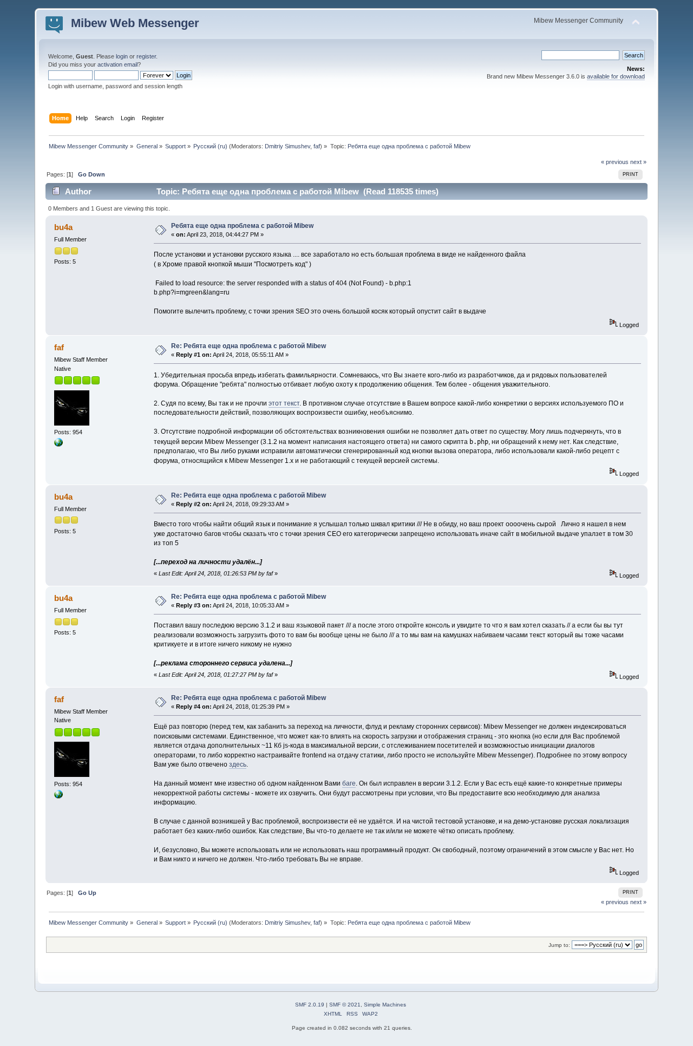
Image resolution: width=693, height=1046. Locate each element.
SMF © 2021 (345, 1005)
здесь (237, 764)
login (122, 56)
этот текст (284, 403)
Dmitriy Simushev (287, 146)
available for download (616, 76)
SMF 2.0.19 (309, 1005)
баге (349, 783)
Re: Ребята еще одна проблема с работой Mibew (248, 346)
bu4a (63, 227)
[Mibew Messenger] (58, 444)
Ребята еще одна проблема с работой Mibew (242, 226)
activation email (117, 64)
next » (638, 162)
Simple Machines (385, 1005)
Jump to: (559, 945)
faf (316, 146)
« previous (615, 162)
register (146, 56)
